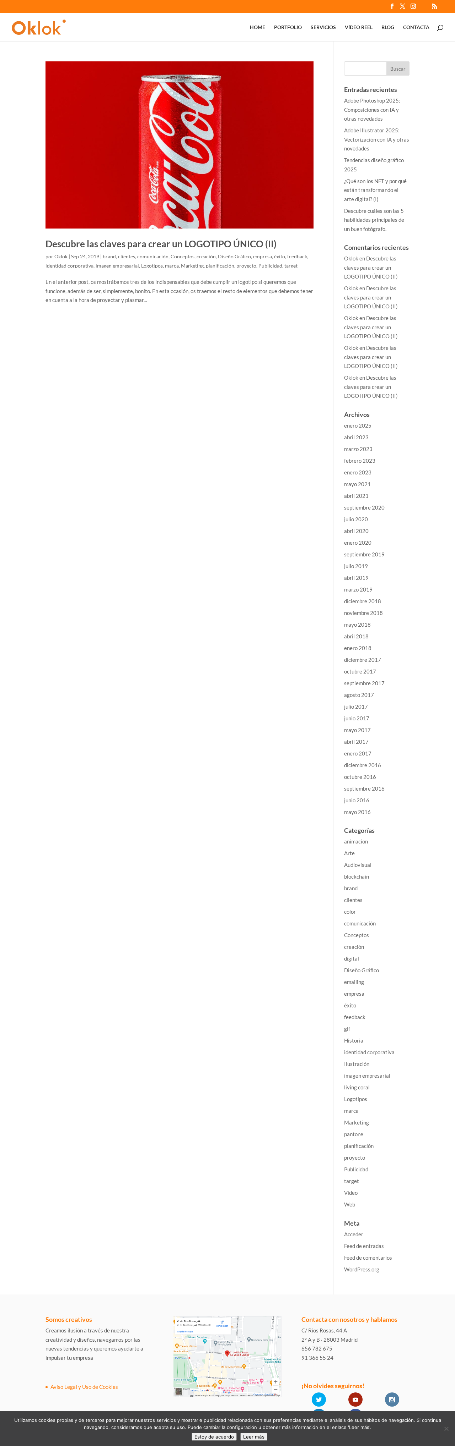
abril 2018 (356, 636)
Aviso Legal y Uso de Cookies (84, 1387)
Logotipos (152, 266)
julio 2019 (356, 566)
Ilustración (356, 1064)
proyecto (246, 266)
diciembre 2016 (362, 765)
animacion (356, 841)
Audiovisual (357, 865)
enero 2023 (357, 472)
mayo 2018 (357, 624)
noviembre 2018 (363, 613)
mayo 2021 (357, 484)
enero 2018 (357, 648)
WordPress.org (361, 1269)
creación (206, 256)
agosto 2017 (359, 695)
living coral (357, 1087)
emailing (354, 982)
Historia (353, 1040)
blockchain (356, 876)
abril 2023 (356, 437)
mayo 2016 (357, 812)
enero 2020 (357, 542)
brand (109, 256)
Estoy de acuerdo (214, 1437)
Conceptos (182, 256)
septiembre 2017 (364, 683)
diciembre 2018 (362, 601)
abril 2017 (356, 741)
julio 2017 (356, 706)
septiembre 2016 (364, 788)
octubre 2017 (360, 671)
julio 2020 (356, 519)
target (291, 266)
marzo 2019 (358, 589)
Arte (349, 853)
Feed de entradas (364, 1246)
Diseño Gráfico (234, 256)
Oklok (61, 256)
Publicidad (270, 266)
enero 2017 (357, 753)
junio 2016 (356, 800)
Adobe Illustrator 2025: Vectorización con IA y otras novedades (376, 139)
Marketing (192, 266)
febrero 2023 (359, 460)
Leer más (253, 1437)
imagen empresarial (117, 266)
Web (349, 1204)
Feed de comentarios (368, 1257)
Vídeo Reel (359, 27)
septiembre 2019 (364, 554)
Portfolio (288, 27)
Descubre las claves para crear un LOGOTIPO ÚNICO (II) (161, 243)
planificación (220, 266)
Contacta (416, 27)
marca (172, 266)
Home (257, 27)
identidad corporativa (69, 266)
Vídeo (351, 1192)
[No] (446, 1428)
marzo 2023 (358, 449)
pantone (353, 1134)
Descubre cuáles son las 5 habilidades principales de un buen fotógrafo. (374, 220)
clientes (126, 256)
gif (347, 1029)
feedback (297, 256)
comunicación (152, 256)
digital (351, 958)
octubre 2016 (360, 777)
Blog (387, 27)
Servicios (323, 27)
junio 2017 (356, 718)
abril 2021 (356, 496)
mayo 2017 (357, 730)
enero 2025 (357, 425)
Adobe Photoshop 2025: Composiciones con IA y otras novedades (372, 109)
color (350, 911)
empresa (262, 256)
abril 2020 (356, 531)
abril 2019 (356, 577)
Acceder (353, 1234)
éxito (279, 256)
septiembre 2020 (364, 507)
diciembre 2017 (362, 659)
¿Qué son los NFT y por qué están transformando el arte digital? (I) (375, 190)
